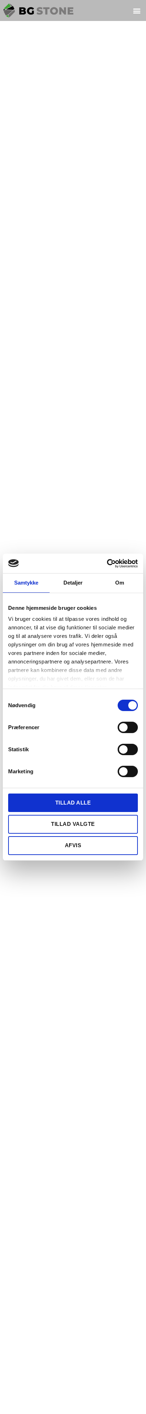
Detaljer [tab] (73, 583)
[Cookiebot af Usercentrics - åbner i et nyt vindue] (107, 563)
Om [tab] (119, 583)
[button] (136, 10)
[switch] (128, 727)
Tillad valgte (73, 824)
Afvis (73, 845)
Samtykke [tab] (26, 583)
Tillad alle (73, 802)
